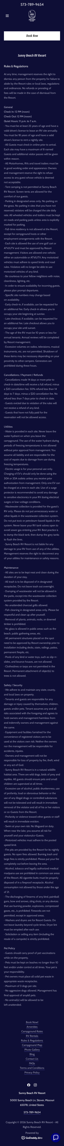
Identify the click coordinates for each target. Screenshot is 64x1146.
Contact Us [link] (32, 1058)
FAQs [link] (32, 1063)
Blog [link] (32, 1054)
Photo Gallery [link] (32, 1049)
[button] (8, 15)
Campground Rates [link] (32, 1031)
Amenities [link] (32, 1026)
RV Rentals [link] (32, 1035)
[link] (32, 15)
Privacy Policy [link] (32, 1072)
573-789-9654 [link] (32, 4)
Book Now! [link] (32, 1022)
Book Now (32, 36)
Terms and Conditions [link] (32, 1067)
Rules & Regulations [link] (32, 1040)
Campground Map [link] (32, 1045)
